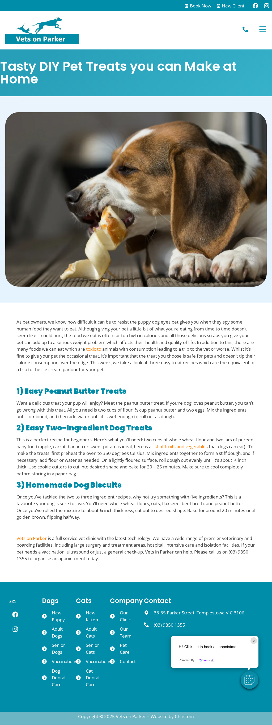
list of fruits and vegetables (180, 446)
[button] (249, 680)
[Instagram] (266, 5)
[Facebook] (255, 5)
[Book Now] (187, 6)
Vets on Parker (31, 538)
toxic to (93, 349)
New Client (233, 6)
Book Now (200, 6)
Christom (184, 716)
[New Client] (218, 6)
